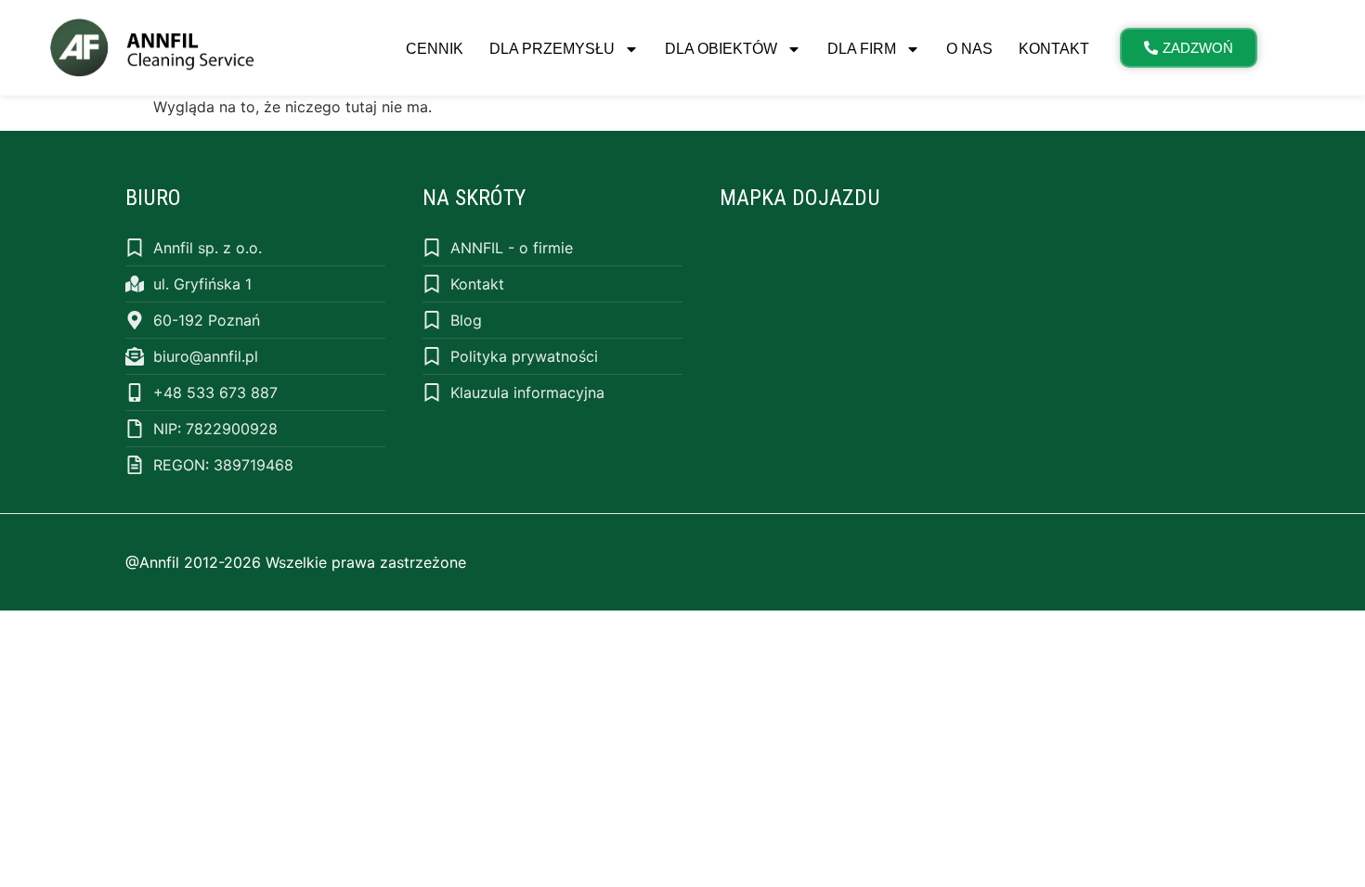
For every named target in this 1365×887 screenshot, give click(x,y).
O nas (969, 49)
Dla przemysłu (552, 49)
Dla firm (861, 49)
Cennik (434, 49)
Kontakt (1054, 49)
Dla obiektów (721, 49)
